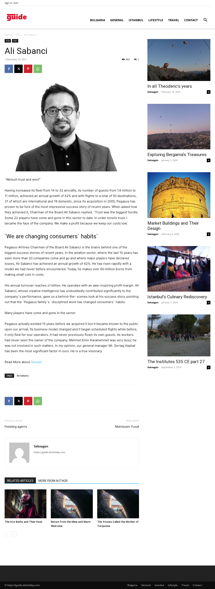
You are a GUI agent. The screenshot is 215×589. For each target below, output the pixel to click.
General (117, 20)
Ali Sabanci (23, 375)
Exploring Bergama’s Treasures (177, 154)
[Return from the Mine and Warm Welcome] (72, 503)
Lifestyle (155, 20)
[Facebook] (9, 69)
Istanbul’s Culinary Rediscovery (177, 296)
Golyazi (36, 362)
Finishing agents (16, 427)
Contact (191, 20)
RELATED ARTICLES (20, 480)
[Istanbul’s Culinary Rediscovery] (178, 269)
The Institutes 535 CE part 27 (176, 361)
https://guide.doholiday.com (49, 452)
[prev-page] (7, 534)
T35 (18, 34)
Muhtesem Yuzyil (127, 427)
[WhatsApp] (38, 69)
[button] (205, 20)
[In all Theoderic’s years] (178, 60)
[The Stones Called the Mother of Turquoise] (118, 503)
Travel (173, 20)
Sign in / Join (11, 2)
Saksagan (41, 446)
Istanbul (136, 20)
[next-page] (14, 534)
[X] (18, 69)
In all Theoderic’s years (169, 86)
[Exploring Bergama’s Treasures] (178, 127)
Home (8, 34)
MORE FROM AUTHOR (53, 480)
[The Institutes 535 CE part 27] (178, 335)
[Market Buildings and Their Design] (178, 195)
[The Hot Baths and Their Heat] (25, 503)
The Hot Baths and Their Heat (23, 521)
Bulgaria (97, 20)
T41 (15, 40)
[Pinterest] (28, 69)
